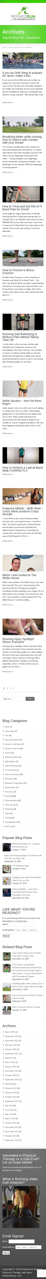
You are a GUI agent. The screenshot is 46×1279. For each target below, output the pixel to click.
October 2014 (10, 1097)
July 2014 (9, 1105)
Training (8, 818)
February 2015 (11, 1088)
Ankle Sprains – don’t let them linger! (21, 402)
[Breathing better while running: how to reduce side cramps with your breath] (6, 987)
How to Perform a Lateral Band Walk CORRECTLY (22, 469)
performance (10, 787)
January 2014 (10, 1123)
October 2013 (10, 1136)
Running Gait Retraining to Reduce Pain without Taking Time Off (20, 337)
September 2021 (12, 1054)
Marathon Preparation (14, 783)
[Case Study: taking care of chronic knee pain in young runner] (6, 956)
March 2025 (10, 1032)
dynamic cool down (13, 744)
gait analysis (10, 761)
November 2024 (11, 1036)
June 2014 (9, 1110)
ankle (7, 727)
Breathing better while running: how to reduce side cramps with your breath (22, 139)
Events (8, 753)
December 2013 (11, 1127)
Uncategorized (11, 822)
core (7, 735)
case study (9, 731)
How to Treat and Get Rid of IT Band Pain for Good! (22, 208)
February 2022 (11, 1045)
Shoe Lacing (10, 805)
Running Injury (11, 800)
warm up (8, 826)
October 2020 (10, 1075)
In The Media (10, 770)
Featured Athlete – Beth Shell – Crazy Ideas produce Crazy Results (22, 511)
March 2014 (10, 1118)
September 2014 (12, 1101)
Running (8, 796)
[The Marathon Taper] (6, 869)
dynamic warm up (12, 748)
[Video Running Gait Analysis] (20, 1227)
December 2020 (11, 1071)
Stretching (9, 809)
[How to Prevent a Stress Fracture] (6, 1010)
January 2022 (10, 1049)
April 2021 (9, 1058)
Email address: (8, 930)
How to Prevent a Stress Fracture (18, 272)
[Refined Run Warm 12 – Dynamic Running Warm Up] (6, 847)
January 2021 (10, 1066)
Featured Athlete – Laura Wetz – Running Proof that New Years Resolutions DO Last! (25, 892)
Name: (5, 924)
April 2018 (9, 1084)
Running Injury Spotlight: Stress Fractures (18, 640)
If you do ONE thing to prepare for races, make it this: (22, 74)
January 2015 (10, 1092)
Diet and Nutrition (12, 740)
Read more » (7, 102)
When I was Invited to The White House (19, 576)
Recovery (9, 792)
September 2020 (12, 1079)
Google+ (3, 1)
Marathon (9, 779)
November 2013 (11, 1131)
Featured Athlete (12, 757)
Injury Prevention (12, 774)
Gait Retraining (11, 766)
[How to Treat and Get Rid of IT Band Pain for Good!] (6, 998)
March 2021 (10, 1062)
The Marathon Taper (20, 866)
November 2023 (11, 1041)
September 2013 (12, 1140)
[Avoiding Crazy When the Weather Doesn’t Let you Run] (6, 880)
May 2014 (9, 1114)
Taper (7, 813)
